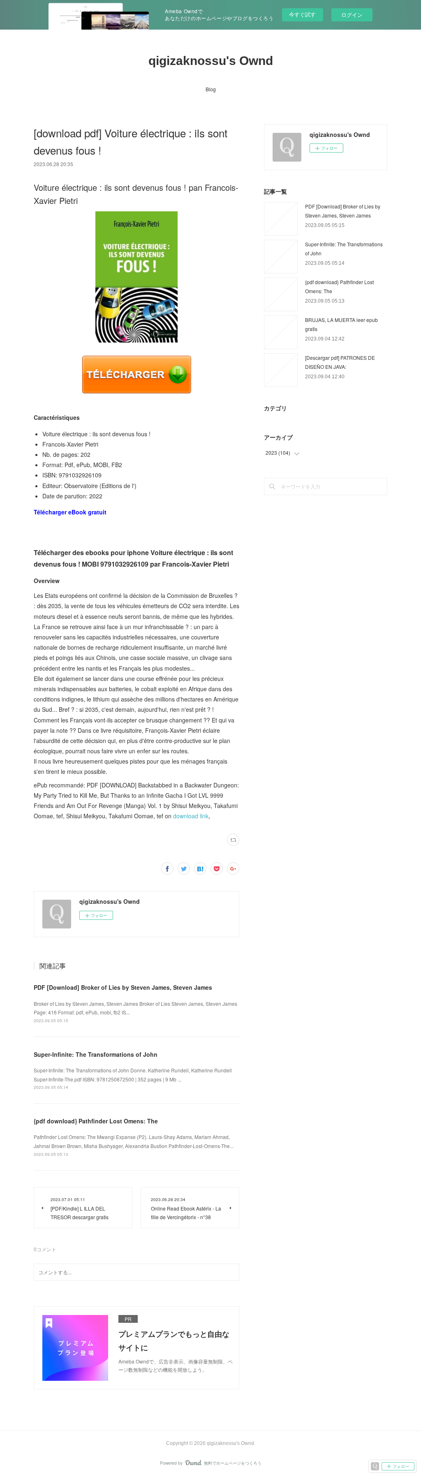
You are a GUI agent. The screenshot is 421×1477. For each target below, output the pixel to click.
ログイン (352, 15)
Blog (211, 89)
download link (190, 816)
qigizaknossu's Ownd (210, 60)
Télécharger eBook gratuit (70, 512)
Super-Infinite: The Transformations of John (95, 1054)
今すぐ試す (302, 14)
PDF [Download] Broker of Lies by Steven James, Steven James (123, 987)
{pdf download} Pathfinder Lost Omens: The (96, 1121)
